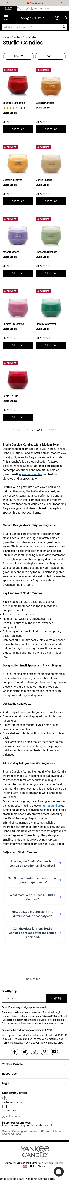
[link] (14, 108)
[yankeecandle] (8, 8)
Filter (16, 56)
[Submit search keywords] (64, 27)
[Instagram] (34, 1051)
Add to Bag (18, 129)
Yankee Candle (12, 1064)
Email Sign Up (9, 991)
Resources (9, 1074)
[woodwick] (25, 8)
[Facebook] (14, 1051)
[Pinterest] (44, 1051)
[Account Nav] (57, 18)
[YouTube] (54, 1051)
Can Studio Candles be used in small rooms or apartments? (32, 880)
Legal (5, 1083)
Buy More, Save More (35, 3)
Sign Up (57, 998)
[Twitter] (24, 1051)
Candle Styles (29, 37)
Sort (49, 56)
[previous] (8, 3)
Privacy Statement (52, 1016)
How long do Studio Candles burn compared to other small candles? (32, 863)
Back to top (33, 979)
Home (6, 37)
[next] (61, 3)
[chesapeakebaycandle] (42, 8)
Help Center (13, 1116)
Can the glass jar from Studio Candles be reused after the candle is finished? (32, 933)
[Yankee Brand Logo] (32, 18)
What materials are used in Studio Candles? (32, 897)
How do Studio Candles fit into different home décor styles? (32, 914)
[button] (59, 1172)
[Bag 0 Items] (65, 18)
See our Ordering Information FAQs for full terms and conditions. (32, 1133)
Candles (16, 37)
